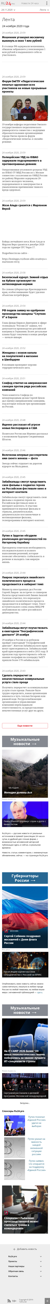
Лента (8, 19)
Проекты (12, 1261)
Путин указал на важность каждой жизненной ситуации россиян (36, 1146)
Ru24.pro (12, 1256)
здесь (39, 992)
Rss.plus (6, 949)
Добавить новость (27, 1249)
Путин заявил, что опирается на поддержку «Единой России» (36, 1165)
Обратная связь (16, 1271)
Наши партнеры (16, 1266)
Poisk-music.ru (9, 799)
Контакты (13, 1276)
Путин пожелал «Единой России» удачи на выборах (36, 1121)
